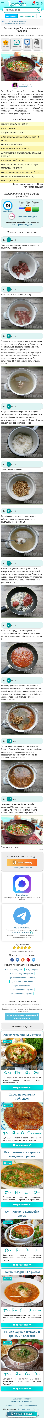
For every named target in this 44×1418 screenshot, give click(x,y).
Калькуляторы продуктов (21, 1401)
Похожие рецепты (7, 35)
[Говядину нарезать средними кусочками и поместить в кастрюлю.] (22, 267)
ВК (19, 1409)
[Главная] (17, 4)
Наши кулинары (31, 1405)
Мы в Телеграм (22, 927)
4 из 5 (26, 948)
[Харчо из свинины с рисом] (22, 1053)
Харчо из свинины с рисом (22, 1034)
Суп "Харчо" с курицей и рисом (22, 1213)
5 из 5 (29, 948)
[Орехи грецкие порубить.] (22, 488)
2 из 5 (18, 948)
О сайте (19, 1405)
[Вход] (42, 3)
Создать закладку (24, 862)
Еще (3, 21)
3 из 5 (22, 948)
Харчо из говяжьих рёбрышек (22, 1096)
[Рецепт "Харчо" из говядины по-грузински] (22, 66)
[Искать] (38, 10)
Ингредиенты (20, 35)
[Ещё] (40, 16)
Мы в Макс (22, 894)
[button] (37, 46)
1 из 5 (14, 948)
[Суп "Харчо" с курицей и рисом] (22, 1232)
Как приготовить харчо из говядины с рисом (22, 1154)
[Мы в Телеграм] (22, 916)
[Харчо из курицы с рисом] (22, 1291)
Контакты (10, 1405)
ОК (23, 1409)
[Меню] (2, 3)
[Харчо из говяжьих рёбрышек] (22, 1115)
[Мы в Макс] (22, 884)
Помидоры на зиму (27, 16)
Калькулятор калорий (22, 1398)
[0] (29, 45)
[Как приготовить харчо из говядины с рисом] (22, 1174)
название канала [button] (20, 932)
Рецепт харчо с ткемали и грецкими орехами (22, 1334)
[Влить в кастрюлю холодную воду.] (22, 313)
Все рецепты (11, 16)
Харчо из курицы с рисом (22, 1272)
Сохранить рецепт (24, 1413)
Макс (29, 1409)
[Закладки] (37, 3)
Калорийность (31, 35)
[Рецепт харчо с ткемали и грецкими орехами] (22, 1354)
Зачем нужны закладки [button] (22, 867)
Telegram (36, 1409)
